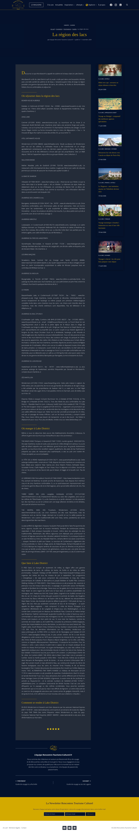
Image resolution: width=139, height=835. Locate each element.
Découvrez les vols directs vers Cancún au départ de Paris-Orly (109, 154)
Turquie (107, 219)
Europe (66, 25)
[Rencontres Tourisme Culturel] (18, 4)
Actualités (59, 5)
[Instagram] (115, 4)
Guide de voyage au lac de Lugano (79, 782)
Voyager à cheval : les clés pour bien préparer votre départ (109, 260)
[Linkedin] (120, 4)
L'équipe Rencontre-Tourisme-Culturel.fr (61, 40)
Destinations (67, 29)
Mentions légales (14, 828)
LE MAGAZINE (36, 5)
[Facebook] (111, 4)
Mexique (107, 149)
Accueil (53, 29)
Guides (72, 25)
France (107, 182)
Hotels (107, 79)
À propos (101, 5)
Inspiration (59, 29)
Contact (23, 828)
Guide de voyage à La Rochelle (26, 782)
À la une (50, 5)
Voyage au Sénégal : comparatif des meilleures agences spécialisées (109, 119)
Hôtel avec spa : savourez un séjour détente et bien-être (108, 84)
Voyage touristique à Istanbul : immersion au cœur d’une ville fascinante (109, 225)
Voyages (114, 149)
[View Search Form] (127, 5)
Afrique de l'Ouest (110, 112)
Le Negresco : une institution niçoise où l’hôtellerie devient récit (108, 189)
